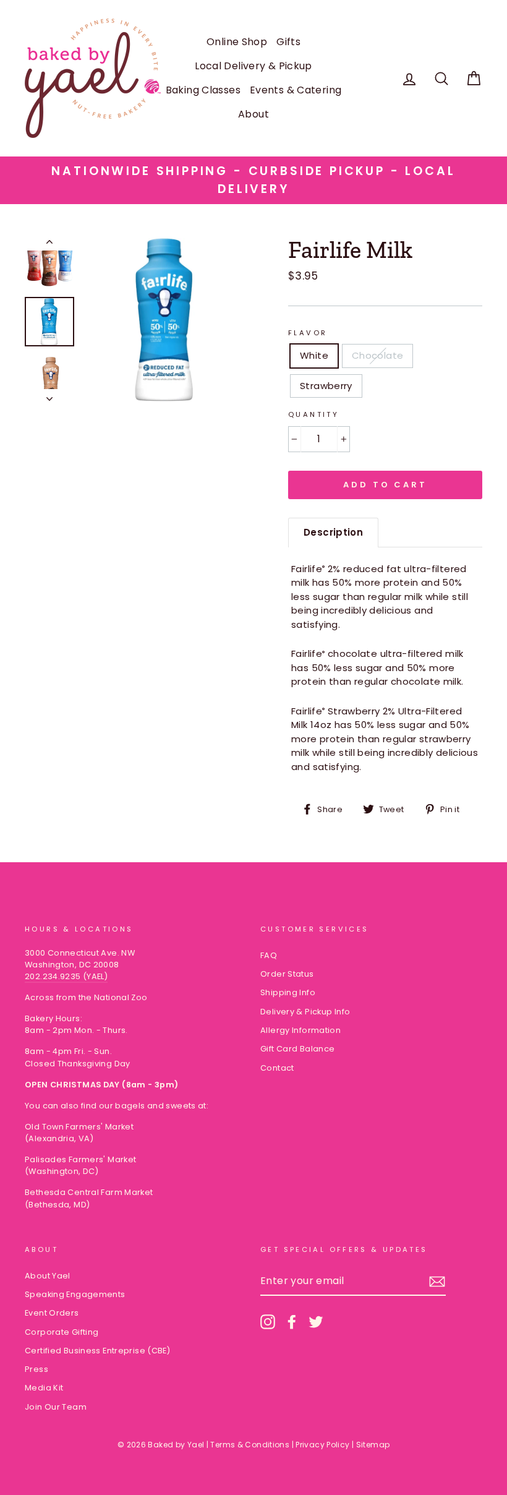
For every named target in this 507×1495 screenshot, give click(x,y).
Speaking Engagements (75, 1294)
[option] (253, 180)
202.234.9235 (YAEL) (66, 976)
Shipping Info (287, 992)
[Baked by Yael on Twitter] (316, 1321)
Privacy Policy (322, 1444)
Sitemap (373, 1444)
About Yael (47, 1275)
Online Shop (237, 42)
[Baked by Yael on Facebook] (291, 1321)
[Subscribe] (437, 1281)
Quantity (313, 414)
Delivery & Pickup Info (305, 1011)
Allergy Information (300, 1030)
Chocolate (377, 355)
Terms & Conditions (249, 1444)
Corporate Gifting (61, 1332)
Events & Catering (295, 90)
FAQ (268, 955)
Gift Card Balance (297, 1048)
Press (36, 1369)
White (314, 355)
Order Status (287, 974)
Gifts (288, 42)
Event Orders (52, 1313)
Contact (277, 1068)
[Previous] (49, 244)
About (253, 114)
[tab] (333, 532)
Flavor (307, 333)
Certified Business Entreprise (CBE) (97, 1350)
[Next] (49, 395)
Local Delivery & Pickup (253, 66)
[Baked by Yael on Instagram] (267, 1321)
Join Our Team (56, 1407)
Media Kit (44, 1387)
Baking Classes (203, 90)
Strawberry (326, 385)
